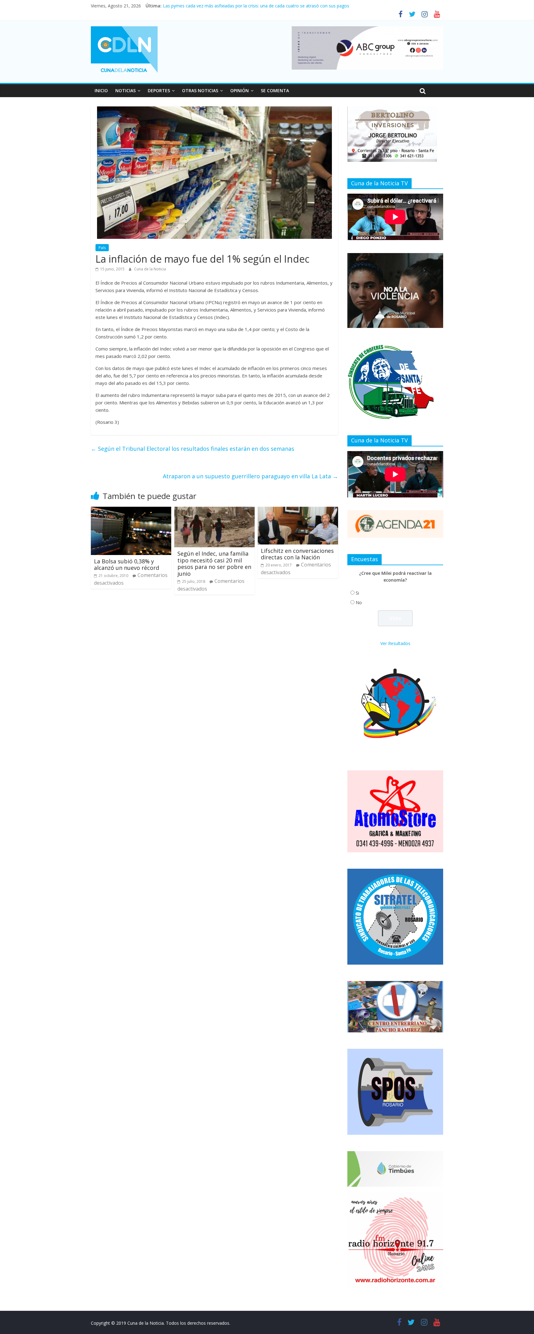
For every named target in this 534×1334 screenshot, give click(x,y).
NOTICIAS (125, 90)
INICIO (101, 90)
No (359, 602)
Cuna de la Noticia (150, 269)
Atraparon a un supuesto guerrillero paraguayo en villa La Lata (250, 476)
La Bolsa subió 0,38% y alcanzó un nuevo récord (126, 564)
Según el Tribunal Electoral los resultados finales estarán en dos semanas (192, 448)
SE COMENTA (275, 90)
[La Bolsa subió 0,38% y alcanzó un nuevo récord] (131, 510)
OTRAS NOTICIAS (200, 90)
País (102, 247)
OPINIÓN (239, 90)
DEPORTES (159, 90)
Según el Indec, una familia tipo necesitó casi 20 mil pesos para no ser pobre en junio (214, 563)
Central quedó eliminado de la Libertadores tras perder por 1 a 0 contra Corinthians (246, 6)
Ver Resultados (395, 643)
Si (357, 593)
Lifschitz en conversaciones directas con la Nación (297, 554)
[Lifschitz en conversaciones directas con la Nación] (298, 510)
